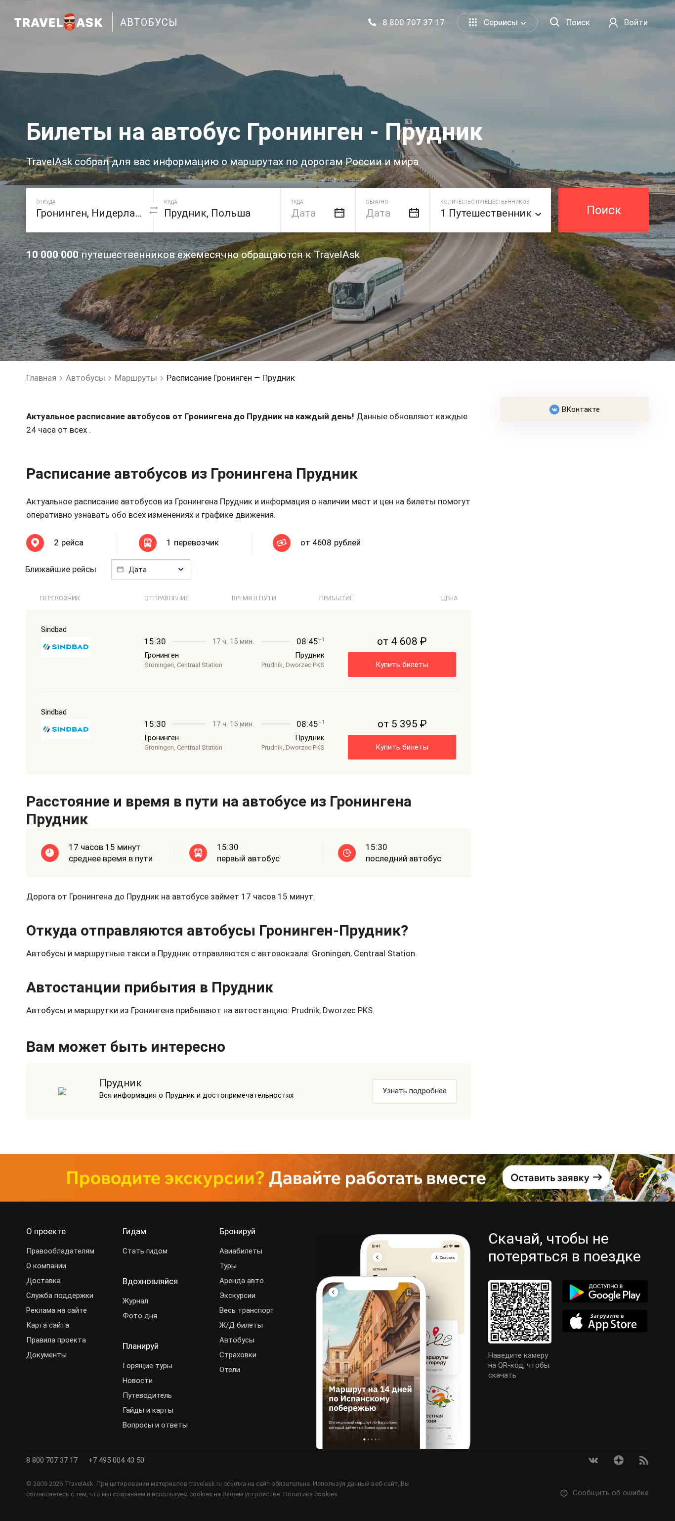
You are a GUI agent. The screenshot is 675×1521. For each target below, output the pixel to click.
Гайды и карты (148, 1410)
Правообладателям (60, 1251)
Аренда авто (241, 1280)
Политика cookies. (311, 1494)
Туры (228, 1265)
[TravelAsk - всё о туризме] (58, 22)
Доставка (43, 1280)
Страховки (237, 1354)
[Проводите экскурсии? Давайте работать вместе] (337, 1178)
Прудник (120, 1083)
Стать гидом (145, 1251)
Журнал (135, 1301)
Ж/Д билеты (241, 1325)
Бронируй (237, 1231)
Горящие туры (147, 1365)
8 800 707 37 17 (53, 1460)
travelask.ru (205, 1483)
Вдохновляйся (150, 1281)
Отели (229, 1369)
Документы (46, 1354)
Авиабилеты (240, 1251)
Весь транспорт (246, 1310)
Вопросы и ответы (155, 1425)
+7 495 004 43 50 (116, 1460)
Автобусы (236, 1340)
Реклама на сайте (56, 1310)
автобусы (149, 22)
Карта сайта (47, 1325)
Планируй (141, 1346)
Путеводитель (147, 1395)
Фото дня (140, 1315)
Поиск (604, 210)
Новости (138, 1380)
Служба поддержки (59, 1295)
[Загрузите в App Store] (605, 1321)
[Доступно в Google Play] (605, 1291)
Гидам (134, 1231)
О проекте (46, 1231)
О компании (46, 1265)
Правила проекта (56, 1340)
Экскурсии (237, 1295)
